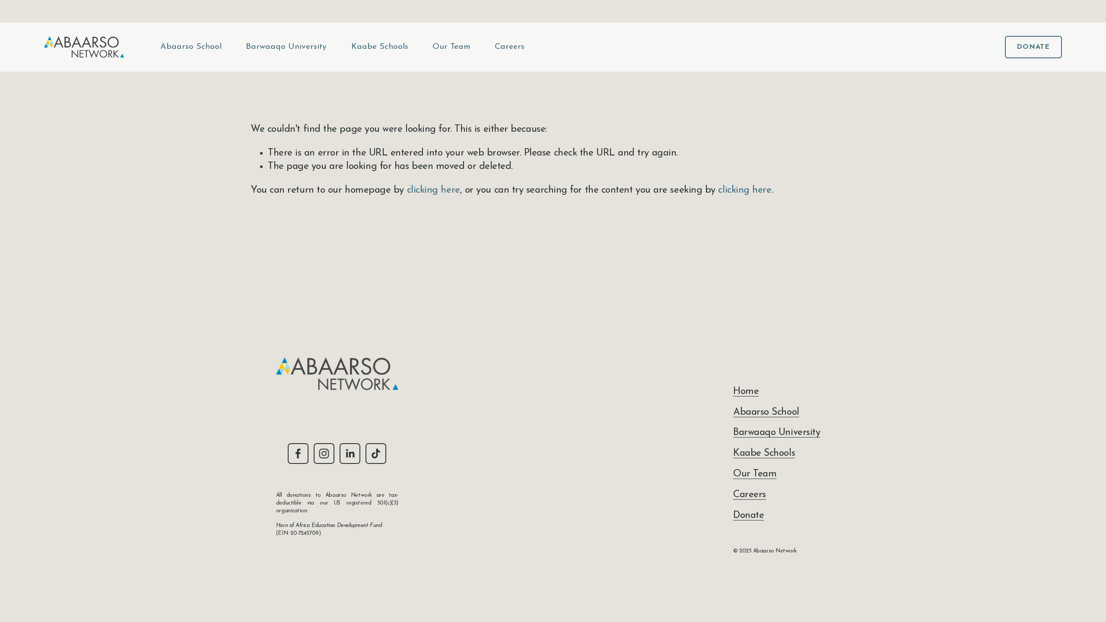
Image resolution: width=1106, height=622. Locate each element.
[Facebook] (298, 453)
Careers (509, 46)
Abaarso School (191, 46)
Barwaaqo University (286, 46)
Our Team (451, 46)
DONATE (1033, 47)
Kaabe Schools (379, 46)
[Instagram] (324, 453)
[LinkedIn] (350, 453)
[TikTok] (375, 453)
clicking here (433, 190)
